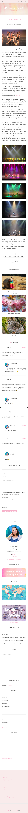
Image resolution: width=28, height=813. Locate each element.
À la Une (8, 19)
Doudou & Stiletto (5, 700)
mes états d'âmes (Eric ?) (10, 256)
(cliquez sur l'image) (14, 600)
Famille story (18, 19)
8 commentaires (17, 24)
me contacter (14, 556)
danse (17, 254)
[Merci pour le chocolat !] (14, 9)
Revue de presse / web (7, 779)
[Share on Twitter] (13, 262)
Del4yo (3, 709)
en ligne (6, 762)
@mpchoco (10, 685)
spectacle (13, 258)
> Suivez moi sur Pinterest (7, 758)
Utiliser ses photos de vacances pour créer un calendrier (12, 640)
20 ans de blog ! (5, 634)
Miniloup (20, 256)
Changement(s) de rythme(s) (14, 313)
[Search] (25, 1)
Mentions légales (6, 796)
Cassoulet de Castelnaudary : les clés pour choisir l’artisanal (13, 643)
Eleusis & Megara (5, 703)
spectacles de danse (21, 50)
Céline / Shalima (13, 363)
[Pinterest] (15, 262)
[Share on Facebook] (11, 262)
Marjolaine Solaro (5, 716)
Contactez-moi (6, 780)
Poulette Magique (5, 722)
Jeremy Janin (4, 693)
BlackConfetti (4, 697)
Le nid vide (14, 335)
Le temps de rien (5, 631)
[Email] (17, 262)
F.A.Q (4, 789)
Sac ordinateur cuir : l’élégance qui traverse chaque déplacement (14, 637)
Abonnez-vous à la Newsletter (14, 559)
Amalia (8, 438)
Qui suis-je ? (5, 777)
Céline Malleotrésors (6, 706)
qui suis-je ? (14, 554)
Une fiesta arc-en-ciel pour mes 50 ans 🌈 (14, 291)
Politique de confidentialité (8, 797)
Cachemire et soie (5, 712)
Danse (12, 19)
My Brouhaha (4, 719)
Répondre (24, 347)
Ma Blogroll (5, 787)
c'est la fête (11, 254)
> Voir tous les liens (6, 727)
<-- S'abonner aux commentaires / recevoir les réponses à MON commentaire (14, 505)
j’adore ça (18, 95)
